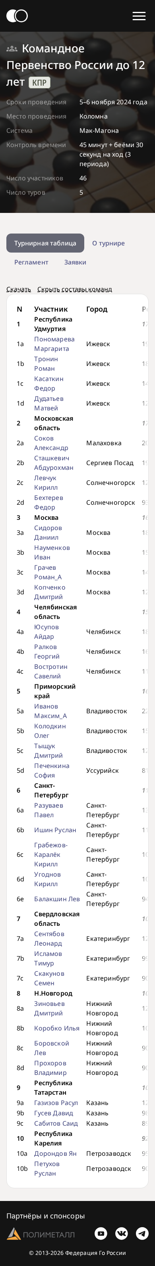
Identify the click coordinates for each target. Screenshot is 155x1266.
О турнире (108, 243)
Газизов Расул (56, 1102)
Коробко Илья (56, 1028)
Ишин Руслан (55, 829)
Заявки (75, 262)
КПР (39, 82)
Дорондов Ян (55, 1153)
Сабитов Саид (56, 1123)
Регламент (31, 262)
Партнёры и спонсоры (45, 1215)
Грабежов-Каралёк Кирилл (50, 854)
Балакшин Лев (57, 898)
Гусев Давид (53, 1113)
